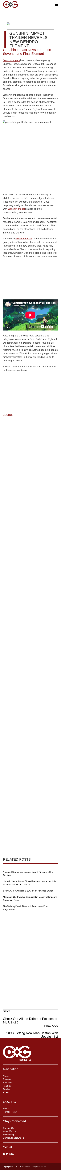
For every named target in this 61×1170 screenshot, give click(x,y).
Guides (6, 1088)
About (6, 1108)
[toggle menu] (56, 4)
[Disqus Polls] (30, 457)
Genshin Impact (11, 60)
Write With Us (9, 1131)
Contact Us (8, 1127)
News (6, 1075)
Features (7, 1085)
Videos (6, 1092)
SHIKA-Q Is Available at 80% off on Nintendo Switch (28, 890)
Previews (7, 1082)
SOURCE (8, 415)
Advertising (8, 1134)
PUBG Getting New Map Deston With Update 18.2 (31, 1031)
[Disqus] (30, 535)
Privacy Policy (10, 1111)
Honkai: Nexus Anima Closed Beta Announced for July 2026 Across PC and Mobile (29, 883)
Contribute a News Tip (13, 1137)
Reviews (7, 1079)
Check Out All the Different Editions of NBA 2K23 (30, 1017)
